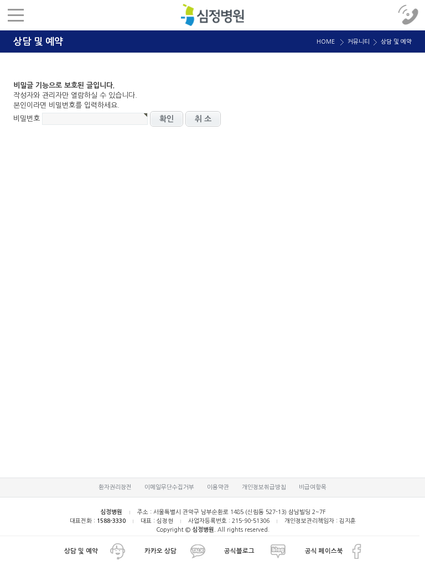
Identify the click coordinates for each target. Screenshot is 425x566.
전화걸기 (410, 15)
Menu (15, 15)
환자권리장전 (115, 487)
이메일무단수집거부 (169, 487)
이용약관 (218, 487)
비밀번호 (26, 118)
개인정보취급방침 (264, 487)
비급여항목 (312, 487)
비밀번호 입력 (212, 15)
